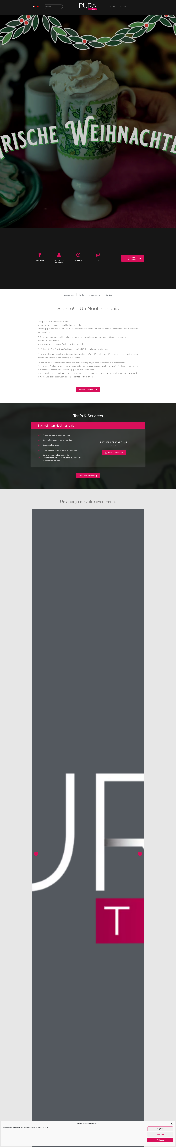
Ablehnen (160, 1134)
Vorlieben (160, 1140)
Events (113, 6)
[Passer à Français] (34, 6)
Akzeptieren (160, 1129)
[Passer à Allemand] (38, 6)
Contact (124, 6)
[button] (172, 1123)
